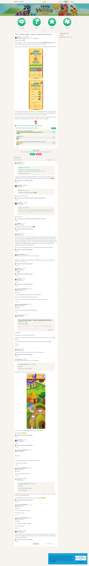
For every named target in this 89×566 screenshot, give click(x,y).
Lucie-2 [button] (20, 207)
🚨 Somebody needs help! (67, 37)
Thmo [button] (18, 349)
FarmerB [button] (19, 531)
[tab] (43, 30)
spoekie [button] (19, 268)
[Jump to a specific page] (57, 160)
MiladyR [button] (19, 278)
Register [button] (39, 154)
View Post (50, 330)
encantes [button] (19, 359)
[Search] (63, 2)
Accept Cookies (80, 556)
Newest (20, 160)
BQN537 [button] (19, 162)
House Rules (23, 261)
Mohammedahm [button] (21, 254)
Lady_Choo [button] (21, 167)
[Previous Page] (53, 160)
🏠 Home (62, 35)
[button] (16, 38)
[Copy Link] (38, 38)
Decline (81, 559)
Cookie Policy (54, 561)
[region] (67, 558)
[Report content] (56, 35)
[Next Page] (55, 160)
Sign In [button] (32, 154)
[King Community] (44, 2)
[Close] (86, 554)
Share (16, 147)
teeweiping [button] (20, 440)
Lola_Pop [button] (36, 255)
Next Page (36, 543)
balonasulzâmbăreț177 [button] (22, 289)
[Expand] (35, 214)
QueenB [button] (19, 37)
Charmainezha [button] (20, 315)
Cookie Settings (80, 561)
